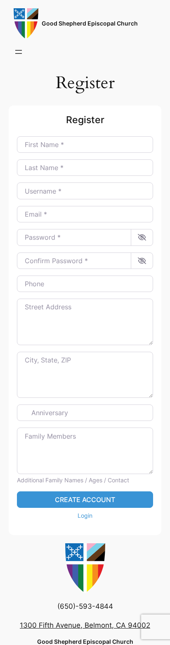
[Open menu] (19, 52)
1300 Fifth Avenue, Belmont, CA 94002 (85, 625)
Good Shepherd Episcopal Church (90, 23)
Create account (85, 499)
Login (85, 515)
